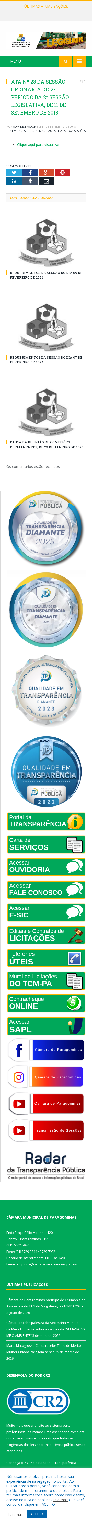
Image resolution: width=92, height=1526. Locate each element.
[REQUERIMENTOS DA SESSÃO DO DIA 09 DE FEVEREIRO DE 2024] (46, 242)
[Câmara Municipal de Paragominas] (46, 39)
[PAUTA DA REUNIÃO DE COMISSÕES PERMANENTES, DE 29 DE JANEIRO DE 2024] (46, 412)
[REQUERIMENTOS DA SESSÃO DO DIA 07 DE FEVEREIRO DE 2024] (46, 327)
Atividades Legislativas (27, 131)
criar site (37, 1425)
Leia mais (60, 1499)
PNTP (28, 1462)
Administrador (24, 126)
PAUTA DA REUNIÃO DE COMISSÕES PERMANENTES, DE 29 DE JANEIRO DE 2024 (47, 444)
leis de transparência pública (52, 1444)
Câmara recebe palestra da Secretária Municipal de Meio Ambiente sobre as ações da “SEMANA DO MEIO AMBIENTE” (47, 12)
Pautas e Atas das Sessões (66, 131)
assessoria (61, 1431)
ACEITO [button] (36, 1514)
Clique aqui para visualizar (38, 144)
